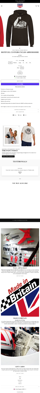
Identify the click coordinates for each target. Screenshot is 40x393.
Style (20, 70)
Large (20, 62)
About (20, 376)
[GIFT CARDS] (20, 346)
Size (19, 60)
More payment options (20, 86)
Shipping (18, 56)
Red (22, 67)
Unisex (20, 73)
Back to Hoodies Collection (20, 220)
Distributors (20, 380)
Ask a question (20, 111)
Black (18, 67)
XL (23, 62)
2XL (26, 62)
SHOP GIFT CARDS (20, 373)
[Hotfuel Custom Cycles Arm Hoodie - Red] (8, 212)
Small (10, 62)
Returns (20, 383)
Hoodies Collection (23, 50)
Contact (20, 381)
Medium (15, 62)
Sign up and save (19, 386)
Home (13, 50)
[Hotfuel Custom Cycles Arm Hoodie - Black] (7, 212)
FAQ (20, 378)
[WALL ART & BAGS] (20, 247)
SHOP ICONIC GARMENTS (8, 156)
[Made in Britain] (20, 298)
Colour (20, 65)
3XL (30, 62)
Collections (17, 50)
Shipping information (20, 109)
